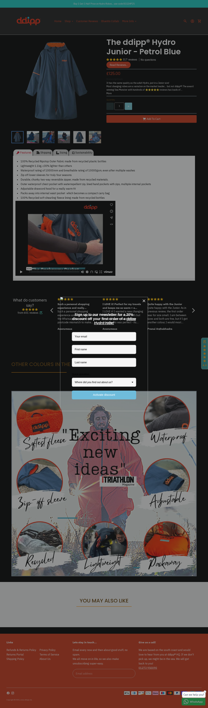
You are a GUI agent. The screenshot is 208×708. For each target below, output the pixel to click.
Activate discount (104, 394)
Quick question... (81, 374)
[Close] (144, 301)
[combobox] (104, 382)
